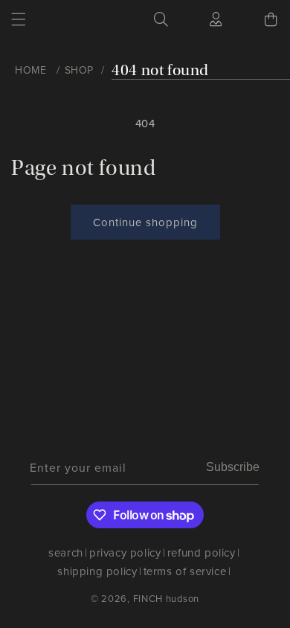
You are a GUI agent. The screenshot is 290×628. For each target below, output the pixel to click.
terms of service (185, 571)
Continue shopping (145, 222)
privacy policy (125, 552)
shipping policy (97, 571)
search (65, 552)
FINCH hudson (166, 598)
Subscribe (233, 467)
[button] (18, 19)
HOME (30, 70)
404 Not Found (160, 70)
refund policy (201, 552)
